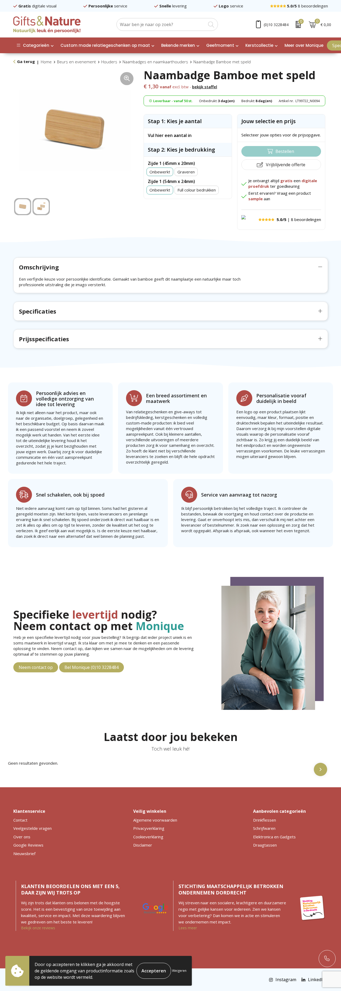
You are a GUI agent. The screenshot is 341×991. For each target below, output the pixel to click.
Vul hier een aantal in (170, 135)
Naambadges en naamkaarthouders (155, 61)
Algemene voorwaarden (155, 820)
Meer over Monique (304, 45)
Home (46, 61)
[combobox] (161, 24)
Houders (109, 61)
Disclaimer (142, 845)
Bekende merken (178, 45)
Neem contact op (36, 667)
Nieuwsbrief (24, 853)
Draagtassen (265, 845)
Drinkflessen (264, 820)
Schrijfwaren (264, 828)
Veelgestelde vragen (32, 828)
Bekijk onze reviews (38, 927)
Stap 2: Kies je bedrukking (181, 149)
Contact (20, 820)
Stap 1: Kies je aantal (175, 121)
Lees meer (187, 927)
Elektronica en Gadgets (274, 836)
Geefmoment (220, 45)
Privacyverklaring (148, 828)
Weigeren (179, 970)
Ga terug (26, 61)
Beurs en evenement (76, 61)
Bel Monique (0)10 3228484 (91, 667)
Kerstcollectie (259, 45)
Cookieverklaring (148, 836)
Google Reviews (28, 845)
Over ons (21, 836)
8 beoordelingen (307, 6)
